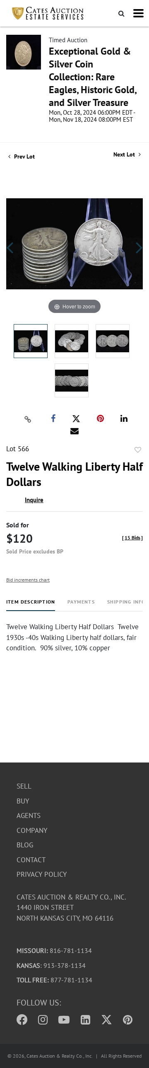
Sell (24, 786)
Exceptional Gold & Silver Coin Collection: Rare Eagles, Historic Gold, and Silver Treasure (92, 77)
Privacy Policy (42, 874)
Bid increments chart (28, 580)
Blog (25, 844)
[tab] (30, 605)
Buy (23, 801)
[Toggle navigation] (138, 13)
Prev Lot (23, 156)
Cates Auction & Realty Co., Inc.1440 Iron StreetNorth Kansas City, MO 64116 (71, 907)
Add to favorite (138, 450)
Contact (31, 859)
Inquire (34, 500)
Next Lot (125, 154)
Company (32, 830)
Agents (29, 815)
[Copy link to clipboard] (28, 419)
